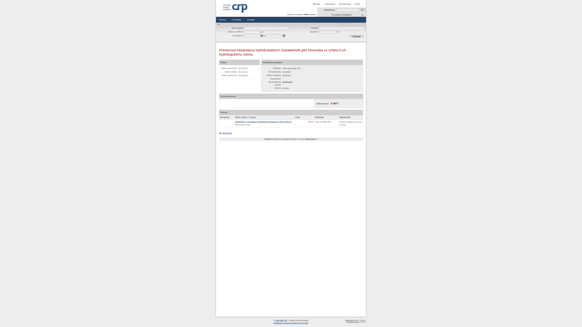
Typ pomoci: (313, 32)
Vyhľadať (357, 36)
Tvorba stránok (350, 320)
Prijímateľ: (314, 28)
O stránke (236, 19)
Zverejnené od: (237, 35)
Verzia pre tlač (346, 4)
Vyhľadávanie (329, 10)
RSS (358, 4)
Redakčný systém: (353, 322)
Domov (317, 4)
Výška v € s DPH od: (235, 32)
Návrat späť (227, 133)
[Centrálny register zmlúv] (235, 8)
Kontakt (251, 19)
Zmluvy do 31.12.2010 (300, 323)
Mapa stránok (330, 4)
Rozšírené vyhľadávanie (342, 14)
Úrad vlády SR (281, 320)
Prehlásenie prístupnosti (282, 323)
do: (261, 32)
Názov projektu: (237, 28)
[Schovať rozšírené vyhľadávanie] (362, 15)
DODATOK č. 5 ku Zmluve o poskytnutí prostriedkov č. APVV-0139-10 (263, 122)
